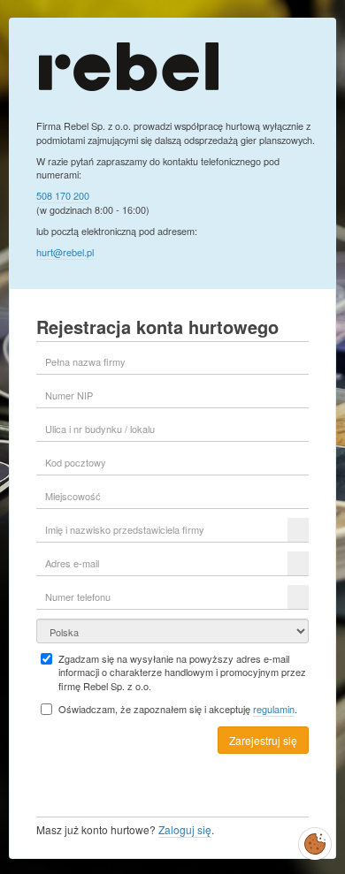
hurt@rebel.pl (65, 252)
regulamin (274, 709)
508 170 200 (62, 195)
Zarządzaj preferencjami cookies (315, 840)
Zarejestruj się (263, 740)
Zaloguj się (184, 829)
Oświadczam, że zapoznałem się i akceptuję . (177, 709)
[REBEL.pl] (128, 64)
